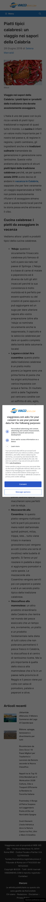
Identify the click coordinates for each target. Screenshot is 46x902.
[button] (23, 446)
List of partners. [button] (15, 463)
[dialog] (23, 451)
